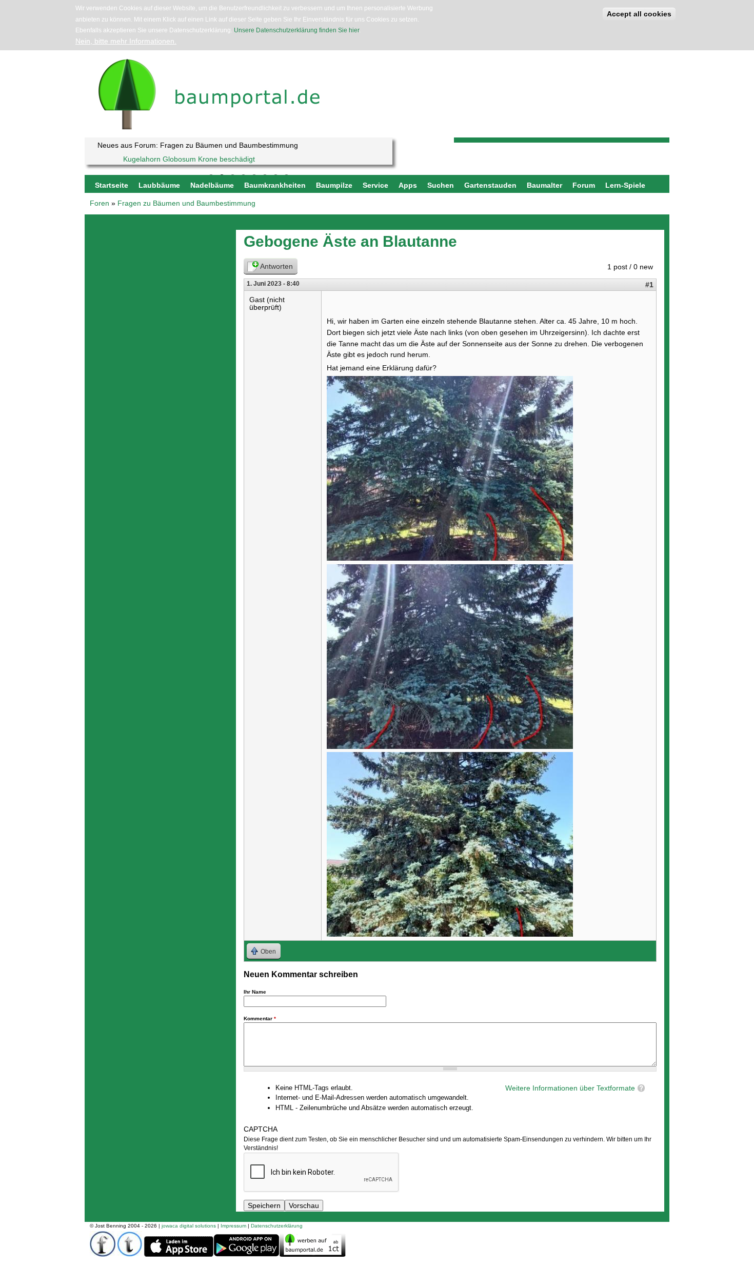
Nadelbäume (212, 185)
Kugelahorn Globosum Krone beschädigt (189, 159)
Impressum (233, 1226)
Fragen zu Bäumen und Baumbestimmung (186, 203)
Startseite (111, 185)
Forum (583, 185)
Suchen (440, 185)
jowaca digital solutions (189, 1226)
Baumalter (544, 185)
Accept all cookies (639, 14)
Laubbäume (159, 185)
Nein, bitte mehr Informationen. (125, 41)
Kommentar (260, 1018)
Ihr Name (255, 992)
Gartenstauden (490, 185)
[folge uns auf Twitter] (130, 1254)
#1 (649, 285)
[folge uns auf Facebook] (102, 1254)
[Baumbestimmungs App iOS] (178, 1255)
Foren (99, 203)
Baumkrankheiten (275, 185)
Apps (408, 185)
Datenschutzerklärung (277, 1226)
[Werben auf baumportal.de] (313, 1254)
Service (375, 185)
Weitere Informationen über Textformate (570, 1088)
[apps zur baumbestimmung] (246, 1255)
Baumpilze (334, 185)
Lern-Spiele (625, 185)
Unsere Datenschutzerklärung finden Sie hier (296, 30)
